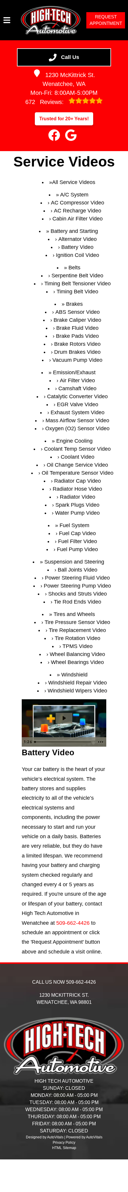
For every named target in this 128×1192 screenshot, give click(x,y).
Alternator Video (77, 239)
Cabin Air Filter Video (77, 219)
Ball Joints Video (77, 570)
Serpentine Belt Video (77, 276)
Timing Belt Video (77, 292)
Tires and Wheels (74, 614)
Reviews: (45, 102)
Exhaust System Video (77, 412)
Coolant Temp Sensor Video (77, 449)
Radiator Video (77, 497)
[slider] (63, 742)
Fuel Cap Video (77, 533)
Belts (74, 268)
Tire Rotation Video (77, 638)
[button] (54, 135)
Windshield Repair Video (77, 683)
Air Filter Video (77, 380)
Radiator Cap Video (77, 481)
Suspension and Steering (74, 562)
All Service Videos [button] (73, 182)
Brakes (74, 304)
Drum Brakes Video (77, 352)
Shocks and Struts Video (77, 594)
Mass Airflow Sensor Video (77, 420)
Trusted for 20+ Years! (64, 118)
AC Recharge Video (77, 211)
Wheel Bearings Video (77, 662)
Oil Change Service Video (77, 465)
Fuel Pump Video (77, 549)
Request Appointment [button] (106, 20)
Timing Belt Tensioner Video (77, 284)
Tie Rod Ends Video (77, 602)
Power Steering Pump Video (77, 586)
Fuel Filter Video (77, 541)
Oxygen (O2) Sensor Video (77, 428)
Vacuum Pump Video (77, 360)
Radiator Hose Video (77, 489)
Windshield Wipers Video (77, 691)
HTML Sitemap (64, 1148)
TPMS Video (78, 646)
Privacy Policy (64, 1142)
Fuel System (74, 525)
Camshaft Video (77, 388)
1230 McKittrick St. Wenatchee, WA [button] (69, 79)
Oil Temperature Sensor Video (77, 473)
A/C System (74, 195)
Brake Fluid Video (77, 328)
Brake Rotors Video (77, 344)
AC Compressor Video (77, 203)
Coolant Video (77, 457)
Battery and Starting (74, 231)
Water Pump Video (77, 513)
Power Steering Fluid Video (77, 578)
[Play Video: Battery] (64, 718)
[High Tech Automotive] (50, 20)
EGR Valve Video (77, 404)
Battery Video (77, 247)
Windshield (74, 675)
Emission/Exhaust (74, 372)
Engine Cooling (74, 441)
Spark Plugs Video (77, 505)
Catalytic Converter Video (77, 396)
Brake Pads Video (77, 336)
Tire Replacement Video (77, 630)
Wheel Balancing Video (77, 654)
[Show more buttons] (100, 742)
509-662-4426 (73, 923)
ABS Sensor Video (77, 312)
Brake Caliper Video (77, 320)
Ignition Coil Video (77, 255)
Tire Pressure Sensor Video (77, 622)
